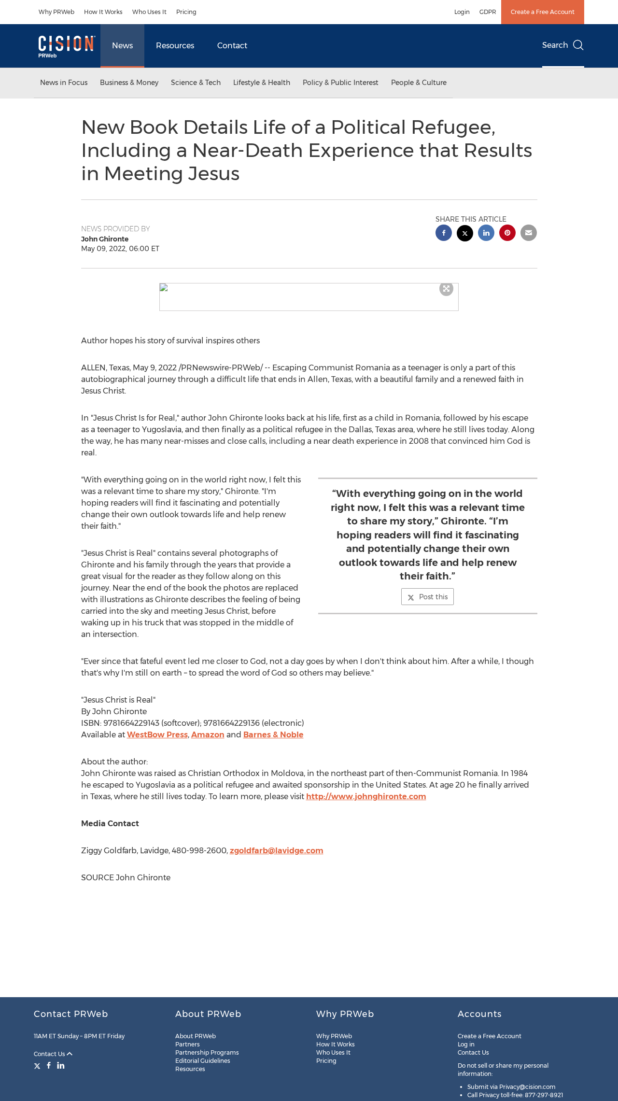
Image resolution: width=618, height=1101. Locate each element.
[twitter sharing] (465, 234)
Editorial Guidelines (202, 1060)
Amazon (208, 734)
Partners (187, 1044)
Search (555, 45)
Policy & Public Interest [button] (341, 82)
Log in (466, 1044)
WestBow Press (157, 734)
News (122, 45)
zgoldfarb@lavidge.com (276, 850)
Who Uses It (149, 11)
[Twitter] (38, 1065)
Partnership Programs (207, 1052)
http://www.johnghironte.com (366, 796)
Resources (175, 45)
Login (462, 11)
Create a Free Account (543, 11)
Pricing (186, 11)
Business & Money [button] (129, 82)
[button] (309, 287)
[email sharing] (528, 234)
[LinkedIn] (61, 1065)
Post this (433, 597)
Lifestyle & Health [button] (261, 82)
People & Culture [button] (419, 82)
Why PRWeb (56, 11)
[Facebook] (48, 1065)
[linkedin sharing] (486, 234)
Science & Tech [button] (196, 82)
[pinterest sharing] (507, 234)
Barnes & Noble (273, 734)
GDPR (487, 11)
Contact (232, 45)
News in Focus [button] (63, 82)
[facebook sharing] (443, 234)
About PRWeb (195, 1036)
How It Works (103, 11)
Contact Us (50, 1054)
